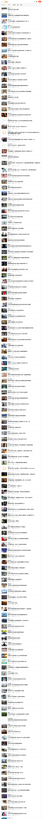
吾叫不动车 (9, 794)
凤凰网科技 (9, 800)
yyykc (9, 449)
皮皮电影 (9, 49)
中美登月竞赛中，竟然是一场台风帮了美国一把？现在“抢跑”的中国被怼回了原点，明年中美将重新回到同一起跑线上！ (24, 133)
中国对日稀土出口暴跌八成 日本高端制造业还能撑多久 (18, 538)
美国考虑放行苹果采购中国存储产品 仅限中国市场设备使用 (19, 550)
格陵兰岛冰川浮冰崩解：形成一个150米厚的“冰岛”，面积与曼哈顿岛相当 (22, 169)
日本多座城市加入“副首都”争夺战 (14, 427)
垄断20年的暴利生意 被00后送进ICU (15, 187)
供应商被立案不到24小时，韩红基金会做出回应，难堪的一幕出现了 (21, 509)
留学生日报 (9, 113)
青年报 (9, 806)
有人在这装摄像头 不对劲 (13, 673)
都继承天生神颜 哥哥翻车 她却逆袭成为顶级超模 (17, 292)
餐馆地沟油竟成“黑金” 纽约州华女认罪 (15, 761)
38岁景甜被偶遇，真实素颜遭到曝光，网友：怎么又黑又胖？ (20, 480)
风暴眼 (9, 712)
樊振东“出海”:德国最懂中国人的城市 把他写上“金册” (18, 269)
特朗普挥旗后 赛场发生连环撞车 (14, 638)
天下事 (9, 525)
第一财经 (9, 572)
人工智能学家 (10, 203)
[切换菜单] (2, 1)
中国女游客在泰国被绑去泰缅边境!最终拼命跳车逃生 (18, 85)
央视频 (9, 771)
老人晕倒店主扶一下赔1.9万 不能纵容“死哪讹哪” (17, 544)
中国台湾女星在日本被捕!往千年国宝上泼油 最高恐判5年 (19, 109)
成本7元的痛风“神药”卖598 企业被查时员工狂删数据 (18, 573)
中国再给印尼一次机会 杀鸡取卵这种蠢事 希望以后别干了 (19, 193)
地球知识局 (9, 273)
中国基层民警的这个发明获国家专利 (15, 579)
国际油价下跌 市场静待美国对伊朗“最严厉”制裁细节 (18, 684)
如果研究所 (9, 537)
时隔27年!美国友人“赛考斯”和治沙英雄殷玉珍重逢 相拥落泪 (19, 380)
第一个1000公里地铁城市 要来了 (14, 27)
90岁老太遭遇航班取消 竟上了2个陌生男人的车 (17, 749)
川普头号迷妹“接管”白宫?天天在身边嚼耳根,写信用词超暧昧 (19, 91)
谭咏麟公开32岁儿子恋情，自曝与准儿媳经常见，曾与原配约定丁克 (21, 515)
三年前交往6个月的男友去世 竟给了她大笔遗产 (17, 725)
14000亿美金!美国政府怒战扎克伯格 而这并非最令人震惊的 (19, 304)
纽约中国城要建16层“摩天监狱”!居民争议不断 (17, 103)
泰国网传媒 (9, 84)
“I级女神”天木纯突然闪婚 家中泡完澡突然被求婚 (17, 585)
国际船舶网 (9, 314)
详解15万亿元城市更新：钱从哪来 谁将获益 (16, 696)
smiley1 (9, 472)
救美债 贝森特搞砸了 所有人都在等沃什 (15, 322)
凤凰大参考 (9, 560)
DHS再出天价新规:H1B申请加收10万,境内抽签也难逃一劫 (19, 33)
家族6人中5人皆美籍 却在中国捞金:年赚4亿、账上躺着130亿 (19, 50)
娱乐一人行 (9, 554)
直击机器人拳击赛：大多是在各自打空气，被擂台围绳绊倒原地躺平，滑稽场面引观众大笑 (24, 163)
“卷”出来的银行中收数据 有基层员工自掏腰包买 (17, 591)
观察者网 (9, 566)
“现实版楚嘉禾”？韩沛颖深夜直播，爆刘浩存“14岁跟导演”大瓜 (20, 151)
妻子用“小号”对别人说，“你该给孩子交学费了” (17, 145)
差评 (8, 215)
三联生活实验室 (10, 54)
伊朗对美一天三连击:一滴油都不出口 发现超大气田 (18, 363)
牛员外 (9, 130)
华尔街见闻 (9, 320)
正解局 (9, 8)
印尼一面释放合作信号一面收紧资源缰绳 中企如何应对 (18, 562)
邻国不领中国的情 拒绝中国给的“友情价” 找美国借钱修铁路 (19, 374)
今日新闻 (14, 4)
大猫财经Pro (9, 642)
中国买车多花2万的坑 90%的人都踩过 (15, 796)
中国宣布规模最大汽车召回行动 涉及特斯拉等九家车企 (18, 404)
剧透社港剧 (9, 630)
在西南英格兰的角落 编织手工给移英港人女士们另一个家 (19, 421)
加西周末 (9, 724)
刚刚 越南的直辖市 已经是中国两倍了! (15, 275)
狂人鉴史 (9, 613)
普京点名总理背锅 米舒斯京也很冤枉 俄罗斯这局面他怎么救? (19, 246)
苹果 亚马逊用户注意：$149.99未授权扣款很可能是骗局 (19, 790)
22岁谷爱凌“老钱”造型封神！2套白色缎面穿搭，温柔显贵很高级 (20, 445)
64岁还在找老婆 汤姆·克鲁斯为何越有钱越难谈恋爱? (18, 398)
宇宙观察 (9, 654)
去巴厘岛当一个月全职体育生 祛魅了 (15, 222)
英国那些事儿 (10, 209)
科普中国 (9, 95)
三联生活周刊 (10, 256)
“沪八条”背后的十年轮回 (12, 603)
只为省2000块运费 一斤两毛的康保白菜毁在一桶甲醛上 (18, 714)
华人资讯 (9, 736)
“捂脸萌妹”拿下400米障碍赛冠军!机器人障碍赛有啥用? (18, 15)
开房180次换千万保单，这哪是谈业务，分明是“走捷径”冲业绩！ (20, 450)
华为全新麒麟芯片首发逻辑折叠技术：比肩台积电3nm (18, 620)
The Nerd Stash (10, 730)
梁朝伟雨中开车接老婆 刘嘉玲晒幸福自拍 (16, 632)
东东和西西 (9, 291)
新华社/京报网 (10, 379)
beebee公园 (9, 180)
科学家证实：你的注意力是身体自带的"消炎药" (17, 679)
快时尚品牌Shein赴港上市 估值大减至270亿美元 (17, 439)
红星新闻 (9, 13)
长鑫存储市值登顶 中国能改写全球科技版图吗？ (17, 415)
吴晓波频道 (9, 624)
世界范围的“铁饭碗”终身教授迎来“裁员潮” (16, 205)
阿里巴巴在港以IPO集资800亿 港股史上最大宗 (17, 409)
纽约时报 (9, 402)
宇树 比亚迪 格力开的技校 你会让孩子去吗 (16, 626)
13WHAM (9, 759)
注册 (40, 1)
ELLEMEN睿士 (10, 221)
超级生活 (9, 747)
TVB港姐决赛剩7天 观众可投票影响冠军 (15, 649)
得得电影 (9, 43)
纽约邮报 (9, 101)
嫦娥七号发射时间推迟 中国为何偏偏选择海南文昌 (17, 614)
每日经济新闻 (10, 589)
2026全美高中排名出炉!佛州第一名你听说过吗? (17, 74)
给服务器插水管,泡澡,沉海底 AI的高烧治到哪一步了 (18, 263)
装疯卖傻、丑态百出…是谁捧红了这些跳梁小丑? (17, 68)
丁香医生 (9, 308)
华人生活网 (9, 37)
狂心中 (9, 138)
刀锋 (8, 119)
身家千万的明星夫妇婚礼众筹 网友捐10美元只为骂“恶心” (19, 210)
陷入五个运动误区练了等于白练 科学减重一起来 (17, 661)
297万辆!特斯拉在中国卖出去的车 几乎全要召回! (17, 287)
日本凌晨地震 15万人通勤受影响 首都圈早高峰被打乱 (18, 667)
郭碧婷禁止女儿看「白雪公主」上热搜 (15, 766)
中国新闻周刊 (10, 531)
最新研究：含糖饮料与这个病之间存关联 (16, 708)
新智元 (9, 326)
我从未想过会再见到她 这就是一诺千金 (15, 772)
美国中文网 (9, 706)
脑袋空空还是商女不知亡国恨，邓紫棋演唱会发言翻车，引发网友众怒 (21, 474)
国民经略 (9, 25)
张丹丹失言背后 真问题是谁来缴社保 (15, 743)
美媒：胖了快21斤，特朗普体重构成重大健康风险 (17, 462)
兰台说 (9, 197)
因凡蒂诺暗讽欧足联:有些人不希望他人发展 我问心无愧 (18, 234)
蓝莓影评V (9, 60)
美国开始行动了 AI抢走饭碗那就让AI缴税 (16, 690)
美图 (21, 4)
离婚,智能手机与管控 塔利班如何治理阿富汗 (16, 240)
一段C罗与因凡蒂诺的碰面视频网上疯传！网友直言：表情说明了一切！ (21, 139)
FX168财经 (9, 683)
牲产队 (9, 285)
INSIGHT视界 (10, 303)
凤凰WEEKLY (10, 367)
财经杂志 (9, 355)
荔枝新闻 (9, 332)
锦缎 (8, 595)
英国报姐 (9, 90)
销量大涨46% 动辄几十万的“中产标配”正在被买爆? (18, 392)
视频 (18, 4)
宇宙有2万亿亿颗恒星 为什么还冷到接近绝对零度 (17, 655)
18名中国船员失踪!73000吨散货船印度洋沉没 (16, 316)
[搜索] (34, 2)
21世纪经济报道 (10, 718)
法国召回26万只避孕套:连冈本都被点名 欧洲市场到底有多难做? (20, 199)
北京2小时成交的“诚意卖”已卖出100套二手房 (16, 802)
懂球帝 (9, 232)
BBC (8, 238)
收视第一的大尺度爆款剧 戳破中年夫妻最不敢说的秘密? (18, 257)
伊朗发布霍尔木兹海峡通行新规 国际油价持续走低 (17, 720)
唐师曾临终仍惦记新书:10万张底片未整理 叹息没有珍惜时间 (19, 339)
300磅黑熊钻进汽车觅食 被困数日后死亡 (15, 702)
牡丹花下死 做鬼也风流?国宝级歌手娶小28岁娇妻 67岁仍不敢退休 (20, 281)
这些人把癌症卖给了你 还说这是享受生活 (16, 310)
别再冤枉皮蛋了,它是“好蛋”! (13, 97)
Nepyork (9, 753)
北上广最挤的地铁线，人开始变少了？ (15, 486)
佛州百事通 (9, 72)
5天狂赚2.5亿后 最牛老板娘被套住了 (15, 644)
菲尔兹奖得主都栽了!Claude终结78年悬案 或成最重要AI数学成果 (20, 328)
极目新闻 (9, 349)
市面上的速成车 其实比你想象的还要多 (15, 216)
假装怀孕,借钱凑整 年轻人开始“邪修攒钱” (16, 228)
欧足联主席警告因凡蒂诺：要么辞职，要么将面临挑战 (18, 456)
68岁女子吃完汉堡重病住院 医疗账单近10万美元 (17, 813)
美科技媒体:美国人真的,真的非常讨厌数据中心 (17, 386)
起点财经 (9, 689)
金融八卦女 (9, 19)
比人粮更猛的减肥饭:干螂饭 (13, 56)
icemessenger (10, 143)
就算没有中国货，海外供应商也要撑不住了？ (16, 503)
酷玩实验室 (9, 262)
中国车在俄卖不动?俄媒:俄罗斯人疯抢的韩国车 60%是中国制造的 (20, 251)
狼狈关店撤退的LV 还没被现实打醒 (14, 298)
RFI (8, 408)
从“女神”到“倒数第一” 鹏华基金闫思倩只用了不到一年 (18, 21)
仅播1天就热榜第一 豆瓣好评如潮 (14, 62)
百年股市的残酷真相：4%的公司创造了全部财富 (17, 597)
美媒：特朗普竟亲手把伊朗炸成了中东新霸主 (16, 526)
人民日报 (9, 671)
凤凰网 (9, 191)
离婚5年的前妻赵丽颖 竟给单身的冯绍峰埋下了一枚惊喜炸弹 (19, 608)
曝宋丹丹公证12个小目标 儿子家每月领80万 (16, 556)
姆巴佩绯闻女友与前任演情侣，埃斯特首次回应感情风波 (19, 491)
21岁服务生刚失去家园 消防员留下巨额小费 (16, 778)
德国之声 (9, 414)
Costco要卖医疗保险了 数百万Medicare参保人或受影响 (19, 737)
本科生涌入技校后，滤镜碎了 (13, 521)
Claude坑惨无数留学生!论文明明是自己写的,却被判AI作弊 (19, 114)
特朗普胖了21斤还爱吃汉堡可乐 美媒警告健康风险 (17, 351)
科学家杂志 (9, 677)
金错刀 (9, 186)
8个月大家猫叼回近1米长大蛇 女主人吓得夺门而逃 (17, 333)
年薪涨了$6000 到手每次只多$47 (14, 731)
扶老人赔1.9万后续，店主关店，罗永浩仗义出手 (17, 126)
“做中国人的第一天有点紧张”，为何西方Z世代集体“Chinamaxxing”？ (21, 468)
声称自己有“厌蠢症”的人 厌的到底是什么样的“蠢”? (17, 79)
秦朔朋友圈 (9, 601)
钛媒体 (9, 250)
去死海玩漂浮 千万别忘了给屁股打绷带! (15, 181)
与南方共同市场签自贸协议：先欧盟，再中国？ (17, 433)
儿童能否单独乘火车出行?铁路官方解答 (15, 345)
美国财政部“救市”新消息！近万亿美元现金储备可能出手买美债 (20, 120)
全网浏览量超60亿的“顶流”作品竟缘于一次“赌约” (17, 807)
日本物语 (9, 665)
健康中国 (9, 660)
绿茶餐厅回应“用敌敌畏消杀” (13, 157)
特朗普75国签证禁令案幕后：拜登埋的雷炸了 (16, 567)
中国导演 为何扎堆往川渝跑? (13, 9)
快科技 (9, 548)
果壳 (8, 78)
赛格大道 (9, 741)
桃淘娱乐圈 (9, 174)
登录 (36, 1)
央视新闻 (9, 344)
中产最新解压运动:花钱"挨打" (13, 368)
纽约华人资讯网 (10, 31)
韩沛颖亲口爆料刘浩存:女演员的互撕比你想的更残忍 (18, 44)
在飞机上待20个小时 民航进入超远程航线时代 (17, 357)
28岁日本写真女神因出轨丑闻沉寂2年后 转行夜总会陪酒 (19, 175)
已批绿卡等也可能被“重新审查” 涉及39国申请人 (17, 755)
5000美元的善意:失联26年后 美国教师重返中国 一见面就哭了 (20, 38)
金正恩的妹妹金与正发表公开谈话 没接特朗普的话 (17, 532)
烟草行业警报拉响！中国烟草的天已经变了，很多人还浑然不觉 (20, 497)
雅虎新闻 (9, 107)
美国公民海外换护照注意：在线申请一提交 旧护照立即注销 (19, 784)
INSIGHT (9, 765)
